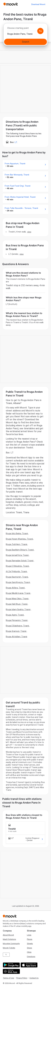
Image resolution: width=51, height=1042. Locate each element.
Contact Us (34, 978)
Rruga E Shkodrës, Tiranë (17, 566)
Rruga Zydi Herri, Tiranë (16, 544)
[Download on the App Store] (29, 964)
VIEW (29, 232)
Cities (29, 952)
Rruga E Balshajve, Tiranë (17, 626)
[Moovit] (10, 4)
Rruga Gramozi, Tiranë (16, 631)
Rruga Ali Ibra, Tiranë (15, 588)
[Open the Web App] (11, 971)
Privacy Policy (21, 978)
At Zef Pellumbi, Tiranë (16, 571)
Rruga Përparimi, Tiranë (16, 620)
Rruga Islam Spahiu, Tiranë (18, 609)
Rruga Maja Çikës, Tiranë (17, 598)
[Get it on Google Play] (11, 964)
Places (29, 939)
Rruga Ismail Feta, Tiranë (17, 555)
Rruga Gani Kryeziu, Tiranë (18, 582)
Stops (29, 948)
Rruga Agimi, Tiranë (15, 615)
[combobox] (25, 29)
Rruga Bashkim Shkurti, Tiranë (20, 550)
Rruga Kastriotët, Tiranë (17, 577)
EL (6, 954)
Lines (29, 935)
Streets (30, 943)
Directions (31, 956)
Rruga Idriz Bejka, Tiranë (17, 533)
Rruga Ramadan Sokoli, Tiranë (19, 560)
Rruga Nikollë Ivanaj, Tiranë (18, 593)
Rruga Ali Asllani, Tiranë (16, 636)
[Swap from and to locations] (40, 31)
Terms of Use (8, 978)
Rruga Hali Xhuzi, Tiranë (16, 604)
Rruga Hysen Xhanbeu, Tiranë (19, 539)
